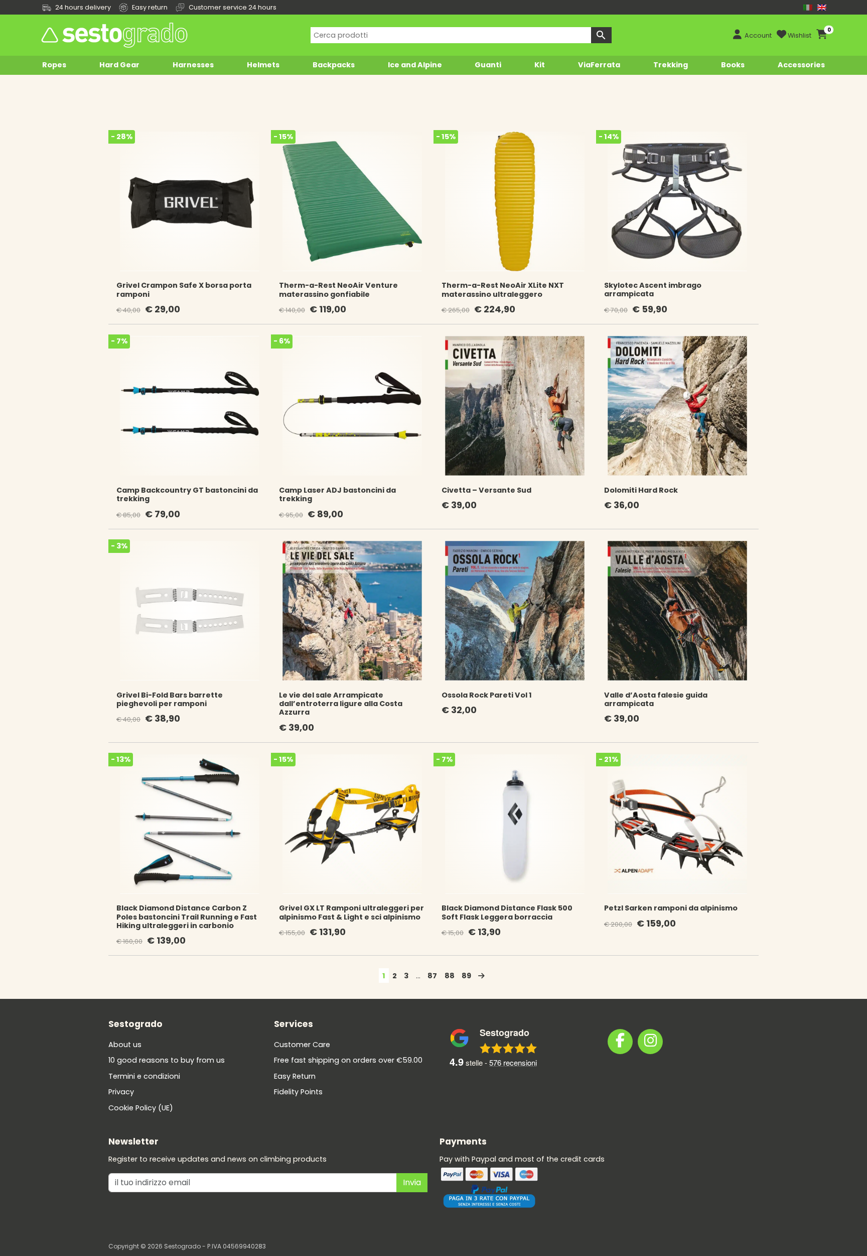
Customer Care (302, 1045)
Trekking (670, 65)
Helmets (263, 65)
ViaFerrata (599, 65)
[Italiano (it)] (807, 7)
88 (450, 976)
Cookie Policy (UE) (140, 1108)
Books (733, 65)
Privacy (121, 1092)
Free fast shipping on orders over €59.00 (348, 1060)
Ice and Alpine (415, 65)
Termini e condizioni (144, 1076)
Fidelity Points (298, 1092)
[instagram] (650, 1041)
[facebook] (620, 1041)
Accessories (801, 65)
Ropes (54, 65)
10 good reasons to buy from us (166, 1060)
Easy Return (295, 1076)
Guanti (488, 65)
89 (466, 976)
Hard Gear (119, 65)
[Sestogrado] (113, 35)
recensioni (513, 1062)
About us (124, 1045)
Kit (539, 65)
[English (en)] (821, 7)
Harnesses (193, 65)
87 (432, 976)
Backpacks (334, 65)
